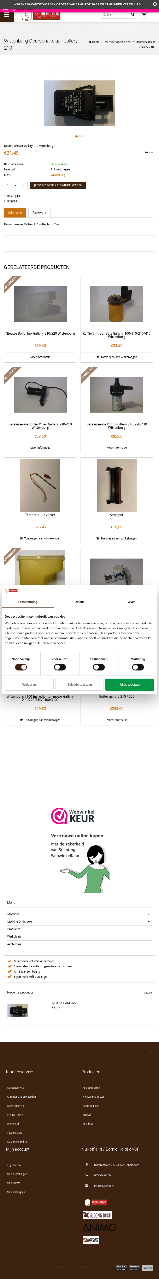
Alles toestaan (130, 684)
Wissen (148, 992)
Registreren (14, 1165)
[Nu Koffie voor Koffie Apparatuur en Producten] (49, 14)
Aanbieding (14, 944)
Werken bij (13, 1123)
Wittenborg (58, 174)
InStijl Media (85, 1266)
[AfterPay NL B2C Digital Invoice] (121, 1268)
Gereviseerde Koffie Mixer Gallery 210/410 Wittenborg (40, 426)
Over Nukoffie (15, 1105)
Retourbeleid (14, 1132)
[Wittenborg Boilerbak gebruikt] (40, 576)
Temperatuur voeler (40, 515)
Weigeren (29, 684)
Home (95, 42)
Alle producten (91, 1087)
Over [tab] (131, 602)
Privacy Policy (15, 1114)
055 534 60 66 (102, 1175)
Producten (13, 929)
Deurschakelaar (65, 1002)
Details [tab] (80, 602)
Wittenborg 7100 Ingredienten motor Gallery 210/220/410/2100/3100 (40, 698)
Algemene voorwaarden (21, 1096)
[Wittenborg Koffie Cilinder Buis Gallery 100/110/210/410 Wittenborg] (116, 303)
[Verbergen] (155, 4)
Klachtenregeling (17, 1141)
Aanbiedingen (91, 1105)
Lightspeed (58, 1266)
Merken (87, 1114)
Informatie (15, 212)
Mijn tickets (13, 1182)
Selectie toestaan (79, 684)
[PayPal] (147, 1268)
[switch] (60, 667)
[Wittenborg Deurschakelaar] (29, 1010)
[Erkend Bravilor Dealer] (117, 1240)
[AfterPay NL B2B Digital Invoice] (134, 1268)
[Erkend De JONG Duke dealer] (117, 1215)
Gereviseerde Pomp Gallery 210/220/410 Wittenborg (117, 426)
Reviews (39, 212)
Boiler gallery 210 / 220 (116, 696)
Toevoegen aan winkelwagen (59, 185)
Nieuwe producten (94, 1096)
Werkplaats (14, 936)
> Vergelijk (10, 201)
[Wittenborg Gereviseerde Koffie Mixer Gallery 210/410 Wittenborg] (40, 394)
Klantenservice (15, 1087)
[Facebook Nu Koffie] (151, 1052)
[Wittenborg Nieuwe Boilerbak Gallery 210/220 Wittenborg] (40, 303)
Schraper (116, 515)
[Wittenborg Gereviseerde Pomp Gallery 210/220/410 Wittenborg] (116, 394)
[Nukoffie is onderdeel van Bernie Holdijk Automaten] (117, 1202)
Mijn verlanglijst (16, 1192)
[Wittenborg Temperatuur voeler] (40, 485)
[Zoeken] (133, 14)
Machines (13, 914)
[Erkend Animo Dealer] (117, 1227)
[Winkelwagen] (144, 14)
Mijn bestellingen (17, 1174)
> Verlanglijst (12, 195)
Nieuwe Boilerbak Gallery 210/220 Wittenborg (40, 333)
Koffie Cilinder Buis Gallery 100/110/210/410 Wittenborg (117, 335)
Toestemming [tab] (27, 602)
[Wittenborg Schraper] (116, 485)
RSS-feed (88, 1123)
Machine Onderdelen (118, 42)
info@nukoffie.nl (104, 1185)
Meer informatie (40, 357)
